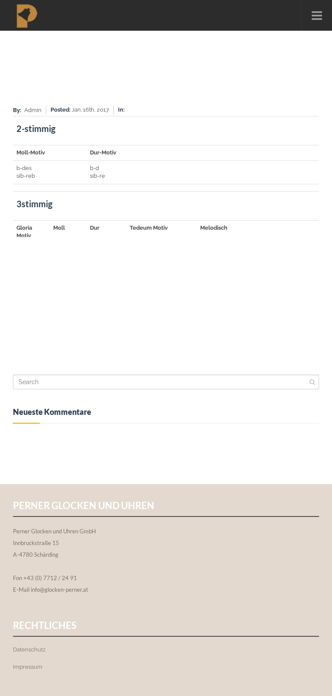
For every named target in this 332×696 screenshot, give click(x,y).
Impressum (27, 667)
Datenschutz (29, 649)
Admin (33, 110)
